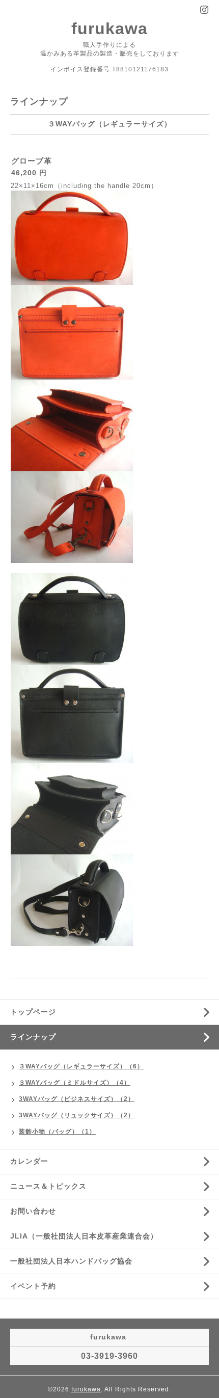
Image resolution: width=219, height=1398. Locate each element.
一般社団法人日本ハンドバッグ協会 (71, 1261)
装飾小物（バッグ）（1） (57, 1131)
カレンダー (29, 1161)
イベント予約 (33, 1286)
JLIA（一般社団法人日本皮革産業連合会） (84, 1236)
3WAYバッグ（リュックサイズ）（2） (76, 1115)
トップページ (33, 1012)
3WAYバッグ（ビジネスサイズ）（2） (76, 1099)
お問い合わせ (33, 1211)
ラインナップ (33, 1037)
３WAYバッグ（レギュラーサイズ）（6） (81, 1066)
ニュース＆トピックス (48, 1186)
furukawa (109, 28)
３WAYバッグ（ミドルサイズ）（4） (74, 1082)
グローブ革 (31, 160)
